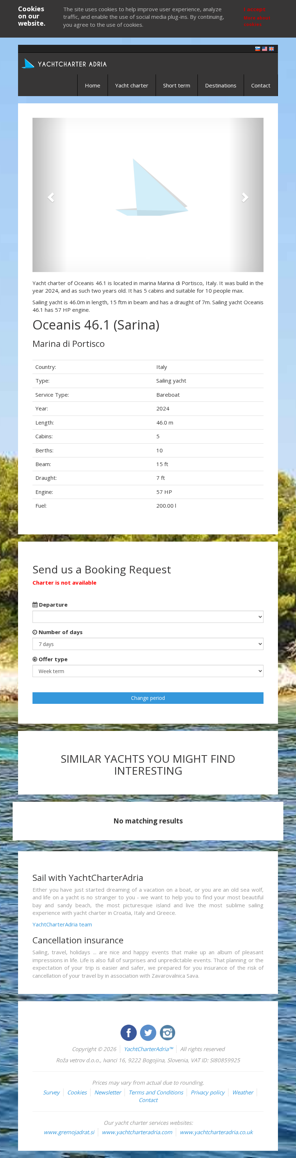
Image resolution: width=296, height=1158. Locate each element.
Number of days (60, 632)
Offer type (52, 659)
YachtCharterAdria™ (148, 1048)
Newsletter (107, 1092)
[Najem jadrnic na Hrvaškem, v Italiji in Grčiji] (258, 48)
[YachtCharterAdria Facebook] (129, 1032)
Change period (148, 697)
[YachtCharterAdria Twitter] (148, 1032)
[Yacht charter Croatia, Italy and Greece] (264, 48)
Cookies (77, 1092)
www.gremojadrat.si (69, 1132)
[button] (49, 195)
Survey (51, 1092)
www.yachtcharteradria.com (137, 1132)
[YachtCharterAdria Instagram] (167, 1032)
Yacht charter (131, 85)
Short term (176, 85)
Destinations (220, 85)
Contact (260, 85)
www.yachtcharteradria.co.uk (216, 1132)
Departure (53, 604)
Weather (242, 1092)
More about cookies (257, 21)
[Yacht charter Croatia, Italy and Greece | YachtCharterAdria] (65, 62)
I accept (255, 9)
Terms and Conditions (156, 1092)
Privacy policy (208, 1092)
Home (92, 85)
